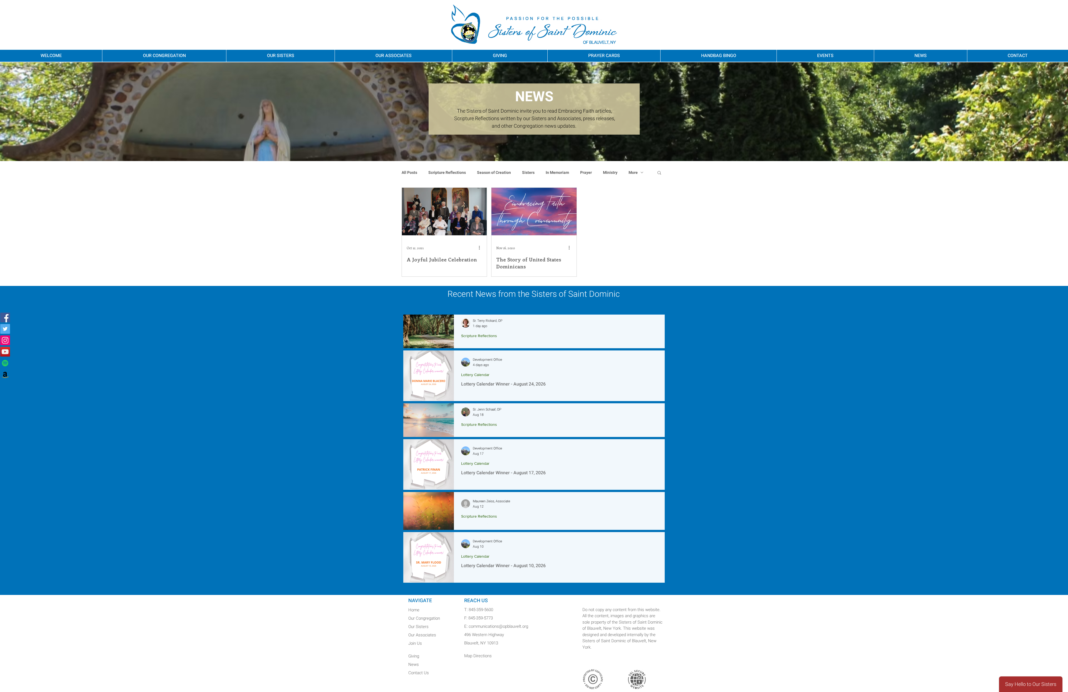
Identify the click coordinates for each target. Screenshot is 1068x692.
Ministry (610, 172)
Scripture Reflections (447, 172)
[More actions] (481, 247)
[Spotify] (5, 363)
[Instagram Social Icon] (5, 340)
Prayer (586, 172)
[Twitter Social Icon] (5, 329)
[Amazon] (5, 374)
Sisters (528, 172)
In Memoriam (557, 172)
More (633, 172)
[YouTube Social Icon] (5, 352)
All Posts (409, 172)
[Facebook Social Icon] (5, 317)
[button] (659, 173)
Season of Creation (494, 172)
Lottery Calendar (475, 374)
